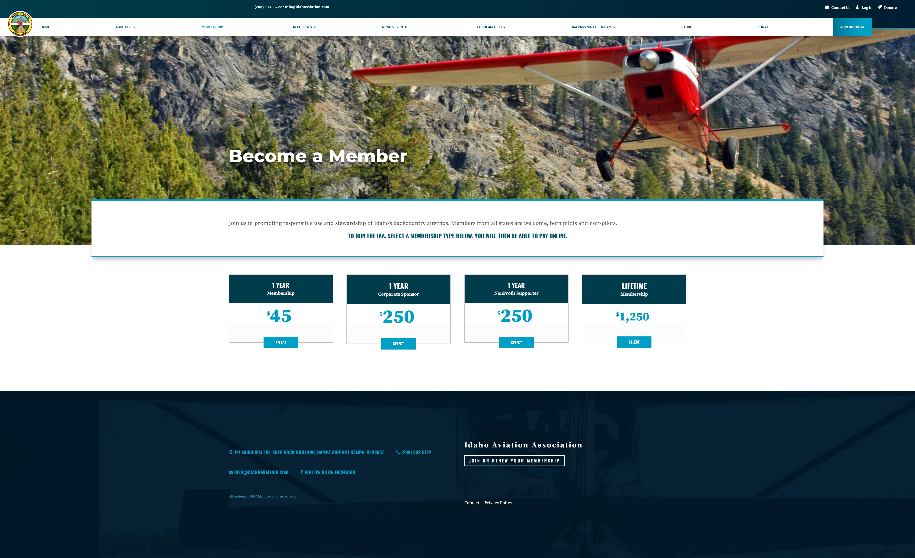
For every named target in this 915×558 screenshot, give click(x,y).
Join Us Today (852, 27)
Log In (867, 7)
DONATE (763, 27)
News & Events (394, 27)
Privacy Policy (498, 503)
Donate (890, 7)
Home (45, 27)
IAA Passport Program (591, 27)
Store (686, 27)
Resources (302, 27)
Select (280, 342)
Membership (212, 27)
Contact (471, 503)
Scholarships (489, 27)
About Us (123, 27)
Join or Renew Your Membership (514, 460)
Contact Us (840, 7)
